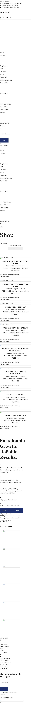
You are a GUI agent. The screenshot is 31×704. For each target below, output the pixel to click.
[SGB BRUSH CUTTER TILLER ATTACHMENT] (15, 368)
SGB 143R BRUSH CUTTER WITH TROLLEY (15, 285)
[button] (9, 274)
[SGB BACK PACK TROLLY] (15, 303)
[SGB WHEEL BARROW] (15, 391)
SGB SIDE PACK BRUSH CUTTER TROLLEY (15, 262)
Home (2, 243)
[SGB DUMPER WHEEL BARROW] (15, 324)
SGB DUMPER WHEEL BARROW (15, 328)
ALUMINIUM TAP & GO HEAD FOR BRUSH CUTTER (15, 350)
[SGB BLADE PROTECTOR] (15, 412)
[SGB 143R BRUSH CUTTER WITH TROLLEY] (15, 280)
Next (18, 510)
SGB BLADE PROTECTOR (15, 415)
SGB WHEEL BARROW (16, 395)
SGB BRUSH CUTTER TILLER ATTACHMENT (15, 373)
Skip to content (4, 1)
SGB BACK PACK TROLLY (15, 307)
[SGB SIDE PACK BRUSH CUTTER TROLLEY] (15, 258)
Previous (6, 510)
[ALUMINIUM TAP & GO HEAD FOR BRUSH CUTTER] (15, 345)
